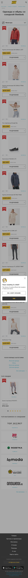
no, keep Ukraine (14, 293)
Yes (14, 298)
